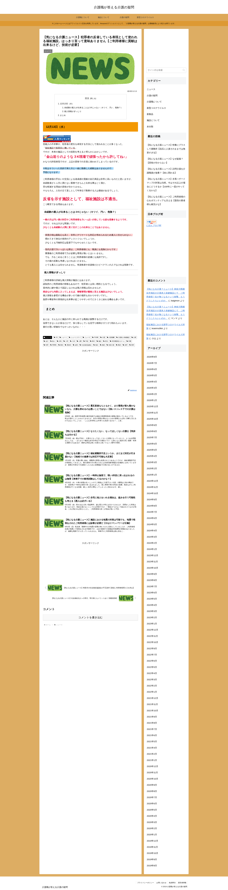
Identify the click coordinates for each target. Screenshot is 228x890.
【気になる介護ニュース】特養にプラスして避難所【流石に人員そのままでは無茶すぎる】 (166, 149)
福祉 (96, 345)
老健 (103, 345)
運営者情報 (182, 883)
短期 (76, 345)
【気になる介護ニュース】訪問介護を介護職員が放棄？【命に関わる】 (166, 171)
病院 (61, 345)
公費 (80, 341)
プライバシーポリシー (145, 883)
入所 (66, 341)
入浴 (73, 341)
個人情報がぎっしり (72, 111)
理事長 (54, 345)
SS (57, 337)
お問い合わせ (161, 883)
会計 (46, 341)
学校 (86, 341)
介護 (103, 337)
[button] (184, 70)
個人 (53, 341)
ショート (64, 337)
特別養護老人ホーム (118, 341)
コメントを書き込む (90, 617)
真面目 (69, 345)
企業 (134, 337)
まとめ (63, 115)
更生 (106, 341)
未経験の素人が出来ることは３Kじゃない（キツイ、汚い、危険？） (93, 107)
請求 (126, 345)
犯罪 (46, 345)
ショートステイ (76, 337)
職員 (119, 345)
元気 (60, 341)
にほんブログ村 (153, 225)
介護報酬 (111, 337)
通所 (132, 345)
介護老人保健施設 (124, 337)
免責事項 (172, 883)
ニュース (48, 337)
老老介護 (111, 345)
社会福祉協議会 (86, 345)
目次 (87, 98)
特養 (129, 341)
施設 (99, 341)
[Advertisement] (90, 369)
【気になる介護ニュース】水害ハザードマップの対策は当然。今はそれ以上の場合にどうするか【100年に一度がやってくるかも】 (166, 185)
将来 (93, 341)
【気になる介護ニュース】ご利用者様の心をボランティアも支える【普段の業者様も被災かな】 (166, 201)
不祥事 (96, 337)
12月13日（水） (67, 104)
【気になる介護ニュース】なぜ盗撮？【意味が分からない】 (165, 161)
